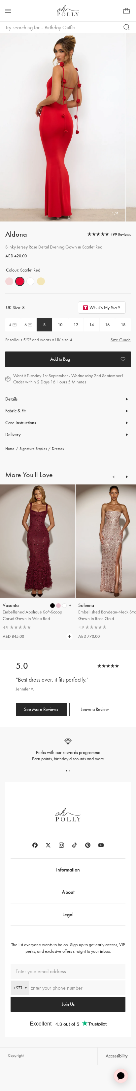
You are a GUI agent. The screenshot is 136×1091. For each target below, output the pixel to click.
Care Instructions (20, 423)
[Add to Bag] (60, 359)
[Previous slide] (113, 477)
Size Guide (121, 340)
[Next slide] (126, 477)
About (68, 892)
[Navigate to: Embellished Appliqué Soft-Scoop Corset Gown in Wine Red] (37, 541)
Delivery (13, 434)
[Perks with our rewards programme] (68, 750)
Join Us (68, 1004)
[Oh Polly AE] (68, 10)
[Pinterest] (87, 845)
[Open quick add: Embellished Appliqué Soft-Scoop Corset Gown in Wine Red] (52, 605)
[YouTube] (101, 845)
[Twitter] (48, 845)
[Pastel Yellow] (41, 281)
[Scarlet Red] (20, 281)
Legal (68, 914)
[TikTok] (74, 845)
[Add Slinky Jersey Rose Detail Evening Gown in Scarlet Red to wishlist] (123, 359)
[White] (30, 281)
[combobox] (20, 988)
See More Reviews (41, 709)
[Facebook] (35, 845)
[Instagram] (61, 845)
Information (68, 870)
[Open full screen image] (62, 127)
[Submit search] (127, 27)
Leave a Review (95, 709)
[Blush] (9, 281)
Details (11, 399)
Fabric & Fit (15, 411)
